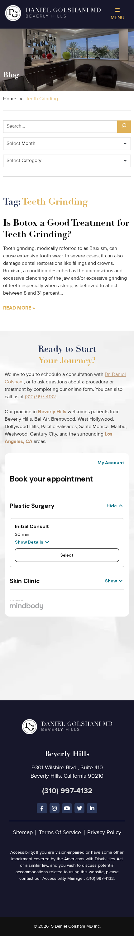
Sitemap (23, 832)
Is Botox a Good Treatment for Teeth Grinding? (66, 228)
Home (9, 99)
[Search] (124, 126)
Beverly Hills (52, 411)
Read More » (19, 308)
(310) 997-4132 (40, 397)
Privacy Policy (104, 832)
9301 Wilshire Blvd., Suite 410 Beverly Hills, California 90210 (67, 764)
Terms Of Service (60, 832)
